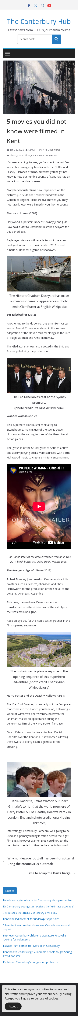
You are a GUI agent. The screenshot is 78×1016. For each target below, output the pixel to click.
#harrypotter (17, 155)
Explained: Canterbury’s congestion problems (30, 962)
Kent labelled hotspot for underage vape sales (31, 919)
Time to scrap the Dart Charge (48, 873)
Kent (33, 155)
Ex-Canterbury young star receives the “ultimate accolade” (38, 906)
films (27, 155)
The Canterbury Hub (39, 22)
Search (56, 39)
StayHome (51, 155)
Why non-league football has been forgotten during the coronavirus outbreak (41, 861)
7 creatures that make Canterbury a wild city (30, 912)
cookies (53, 998)
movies (41, 155)
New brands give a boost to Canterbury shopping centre (37, 900)
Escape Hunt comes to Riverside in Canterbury (31, 945)
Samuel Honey (36, 149)
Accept (13, 1006)
